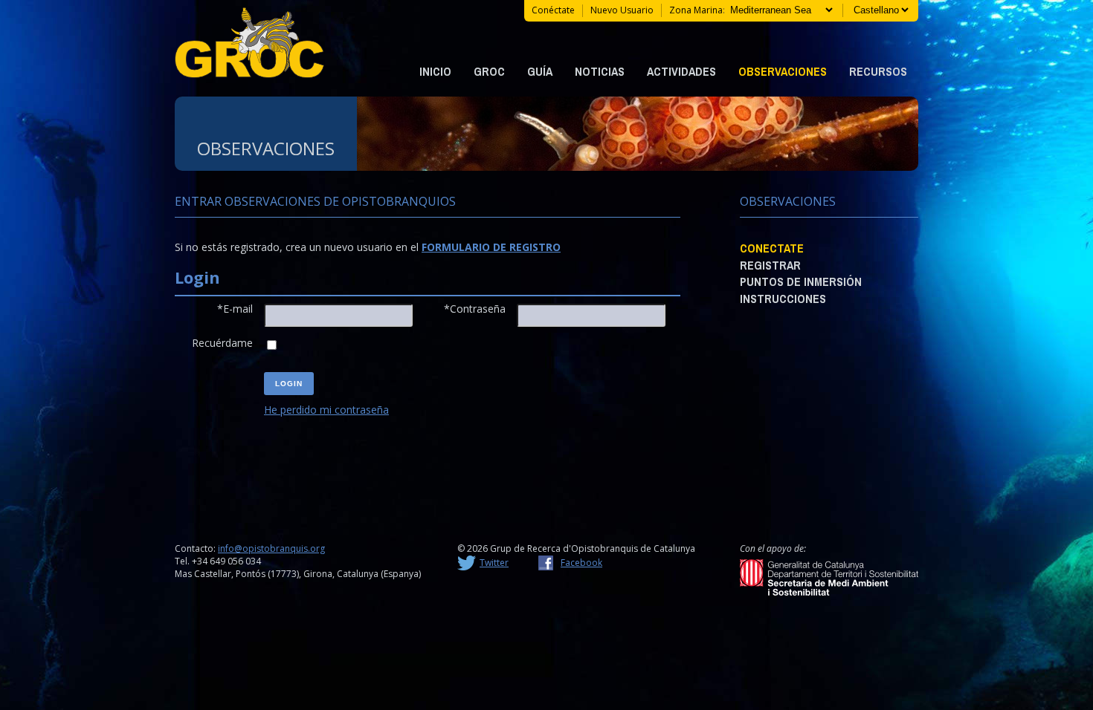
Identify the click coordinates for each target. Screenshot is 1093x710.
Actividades (681, 71)
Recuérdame (222, 343)
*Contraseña (475, 309)
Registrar (770, 265)
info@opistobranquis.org (271, 548)
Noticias (600, 71)
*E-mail (235, 309)
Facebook (581, 562)
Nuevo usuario (622, 10)
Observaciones (782, 71)
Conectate (772, 248)
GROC (489, 71)
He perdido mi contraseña (326, 410)
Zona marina (696, 10)
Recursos (878, 71)
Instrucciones (783, 298)
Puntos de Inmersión (801, 281)
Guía (539, 71)
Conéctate (553, 10)
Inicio (435, 71)
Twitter (494, 562)
